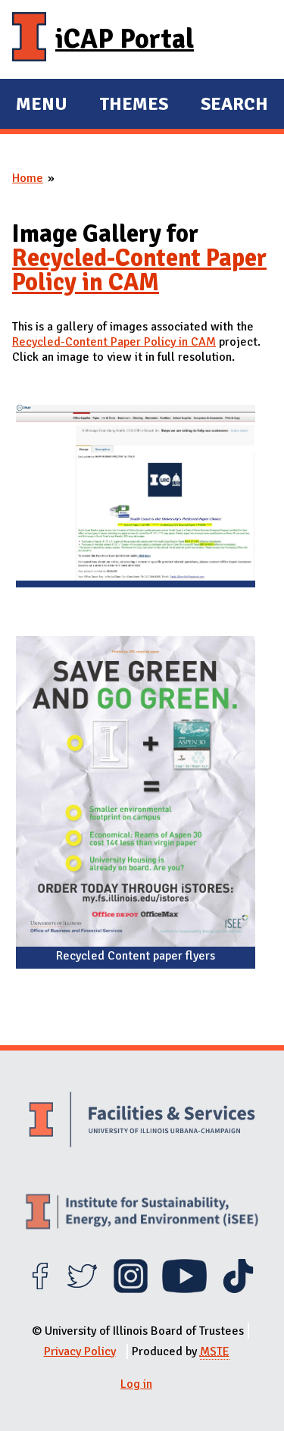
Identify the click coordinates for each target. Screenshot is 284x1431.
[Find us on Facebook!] (40, 1289)
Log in (136, 1384)
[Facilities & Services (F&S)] (142, 1121)
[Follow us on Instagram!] (131, 1289)
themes (133, 106)
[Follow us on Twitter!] (82, 1289)
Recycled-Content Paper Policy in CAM (139, 270)
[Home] (29, 39)
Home (27, 178)
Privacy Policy (80, 1351)
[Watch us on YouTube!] (184, 1289)
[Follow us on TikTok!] (238, 1289)
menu (41, 106)
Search (234, 103)
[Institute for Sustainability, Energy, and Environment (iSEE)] (142, 1213)
